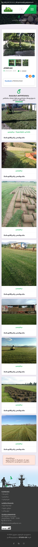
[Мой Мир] (33, 76)
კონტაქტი (5, 511)
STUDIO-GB (23, 537)
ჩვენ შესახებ (6, 505)
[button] (31, 34)
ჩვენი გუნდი (6, 508)
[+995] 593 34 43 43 (9, 2)
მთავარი (5, 494)
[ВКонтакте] (27, 76)
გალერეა (15, 20)
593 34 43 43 (7, 520)
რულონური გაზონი (23, 132)
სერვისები (6, 499)
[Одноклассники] (30, 76)
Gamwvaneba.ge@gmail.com (25, 2)
